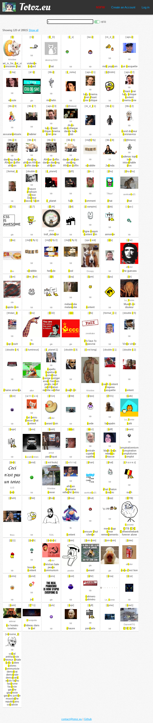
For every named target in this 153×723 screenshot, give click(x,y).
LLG (12, 487)
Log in (145, 7)
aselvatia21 (129, 194)
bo (12, 271)
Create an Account (123, 7)
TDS (51, 535)
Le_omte (129, 300)
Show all (33, 30)
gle (31, 100)
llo (32, 340)
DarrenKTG (129, 624)
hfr (31, 55)
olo (12, 302)
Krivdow (12, 59)
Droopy (90, 271)
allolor (129, 267)
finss (12, 535)
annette (129, 524)
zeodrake (90, 333)
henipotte (31, 620)
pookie (71, 570)
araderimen (31, 457)
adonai (12, 621)
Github (88, 719)
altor (32, 390)
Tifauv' (110, 193)
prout (51, 230)
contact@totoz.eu (71, 719)
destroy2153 (51, 60)
